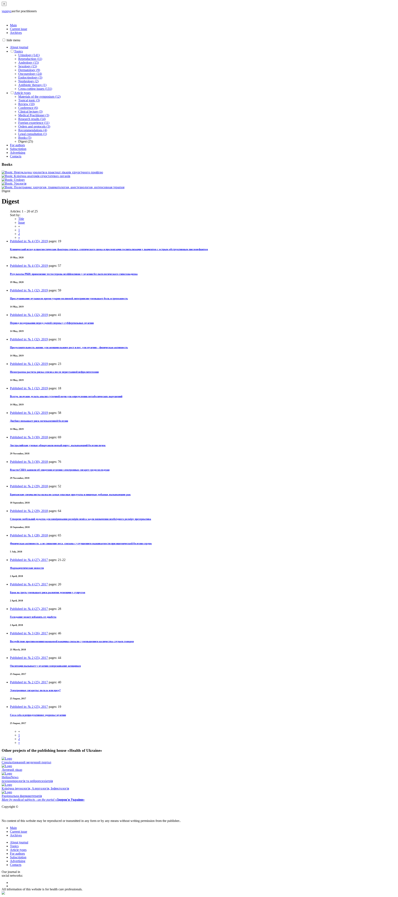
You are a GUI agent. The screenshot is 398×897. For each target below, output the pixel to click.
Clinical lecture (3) (30, 111)
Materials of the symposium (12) (39, 96)
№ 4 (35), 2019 (29, 241)
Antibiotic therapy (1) (32, 85)
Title (21, 219)
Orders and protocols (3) (34, 126)
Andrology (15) (28, 62)
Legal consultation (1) (32, 134)
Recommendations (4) (32, 130)
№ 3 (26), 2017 (29, 633)
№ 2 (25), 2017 (29, 657)
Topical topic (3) (29, 100)
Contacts (15, 156)
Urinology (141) (29, 55)
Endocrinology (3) (30, 77)
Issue (21, 222)
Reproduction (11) (30, 59)
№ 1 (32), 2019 (29, 290)
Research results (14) (32, 119)
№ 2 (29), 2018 (29, 486)
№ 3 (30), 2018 (29, 437)
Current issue (18, 29)
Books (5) (24, 137)
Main (13, 25)
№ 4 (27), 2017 (29, 560)
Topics (18, 51)
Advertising (17, 152)
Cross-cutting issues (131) (35, 88)
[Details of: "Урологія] (14, 183)
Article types (22, 93)
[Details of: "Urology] (13, 180)
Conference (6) (28, 108)
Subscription (18, 149)
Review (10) (26, 104)
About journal (19, 47)
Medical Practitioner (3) (33, 115)
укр (4, 11)
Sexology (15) (27, 66)
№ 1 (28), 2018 (29, 535)
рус (9, 11)
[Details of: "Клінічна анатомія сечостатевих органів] (36, 176)
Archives (16, 32)
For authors (17, 145)
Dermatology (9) (29, 70)
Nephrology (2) (28, 81)
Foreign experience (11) (33, 122)
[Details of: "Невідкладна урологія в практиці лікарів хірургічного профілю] (52, 172)
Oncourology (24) (30, 74)
